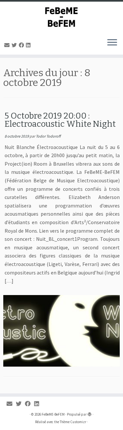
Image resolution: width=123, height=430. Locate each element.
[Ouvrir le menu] (112, 43)
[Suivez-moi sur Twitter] (15, 45)
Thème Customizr (73, 422)
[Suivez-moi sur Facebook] (22, 45)
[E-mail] (7, 45)
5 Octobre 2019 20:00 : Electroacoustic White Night (60, 120)
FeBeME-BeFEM (53, 414)
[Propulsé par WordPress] (89, 413)
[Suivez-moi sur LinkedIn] (29, 45)
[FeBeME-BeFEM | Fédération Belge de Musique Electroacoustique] (61, 17)
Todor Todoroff (48, 136)
